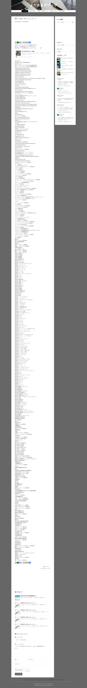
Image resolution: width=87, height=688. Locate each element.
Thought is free (50, 685)
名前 (15, 659)
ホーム (14, 14)
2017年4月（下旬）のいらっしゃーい (28, 610)
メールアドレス (30, 659)
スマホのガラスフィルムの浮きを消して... (64, 85)
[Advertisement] (33, 33)
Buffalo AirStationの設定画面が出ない (29, 595)
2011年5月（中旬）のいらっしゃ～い (28, 617)
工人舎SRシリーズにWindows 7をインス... (64, 121)
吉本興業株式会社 (23, 46)
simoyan (48, 568)
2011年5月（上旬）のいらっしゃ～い (28, 624)
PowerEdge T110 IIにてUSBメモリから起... (65, 92)
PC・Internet (19, 14)
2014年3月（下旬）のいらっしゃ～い (28, 602)
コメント (16, 648)
